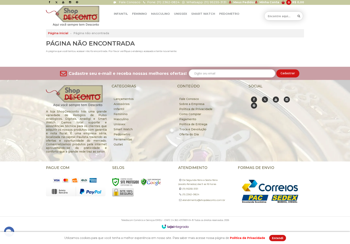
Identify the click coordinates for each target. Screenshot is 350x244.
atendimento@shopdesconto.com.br (203, 200)
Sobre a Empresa (191, 104)
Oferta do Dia (189, 134)
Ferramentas (123, 139)
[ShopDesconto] (64, 16)
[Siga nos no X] (56, 2)
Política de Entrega (193, 124)
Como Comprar (190, 114)
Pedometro (122, 134)
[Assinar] (287, 73)
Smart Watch (123, 129)
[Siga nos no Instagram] (70, 2)
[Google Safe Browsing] (151, 181)
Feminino (121, 114)
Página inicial (58, 33)
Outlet (118, 144)
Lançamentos (124, 99)
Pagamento (187, 119)
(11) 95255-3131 (190, 188)
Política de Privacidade (195, 109)
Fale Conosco (129, 2)
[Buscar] (299, 16)
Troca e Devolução (192, 129)
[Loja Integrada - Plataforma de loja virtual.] (175, 226)
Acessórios (122, 104)
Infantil (119, 109)
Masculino (121, 119)
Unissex (119, 124)
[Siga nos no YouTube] (276, 99)
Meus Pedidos (244, 2)
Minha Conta (269, 2)
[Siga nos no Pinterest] (77, 2)
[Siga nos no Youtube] (63, 2)
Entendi (277, 238)
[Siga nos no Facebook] (49, 2)
